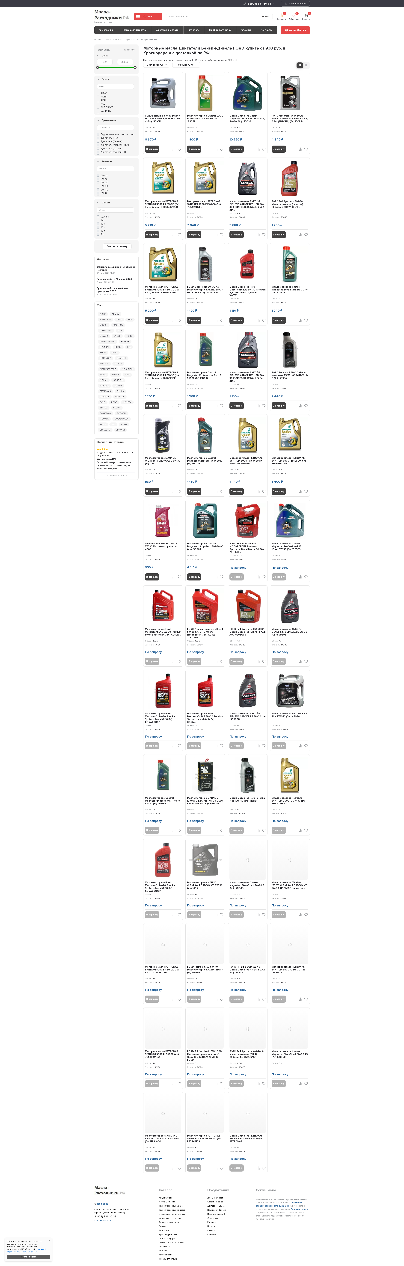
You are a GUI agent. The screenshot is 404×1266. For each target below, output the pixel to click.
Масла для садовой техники (172, 1214)
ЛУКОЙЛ (120, 430)
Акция (124, 424)
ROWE (114, 402)
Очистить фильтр (117, 246)
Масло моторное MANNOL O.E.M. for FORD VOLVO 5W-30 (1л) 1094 (162, 461)
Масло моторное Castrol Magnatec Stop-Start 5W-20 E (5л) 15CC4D (246, 885)
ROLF (102, 402)
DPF (120, 330)
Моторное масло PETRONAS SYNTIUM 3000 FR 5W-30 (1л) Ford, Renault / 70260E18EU (162, 375)
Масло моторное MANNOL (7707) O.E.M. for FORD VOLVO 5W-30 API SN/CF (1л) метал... (289, 885)
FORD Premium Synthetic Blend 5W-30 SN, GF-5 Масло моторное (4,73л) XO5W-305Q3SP (205, 633)
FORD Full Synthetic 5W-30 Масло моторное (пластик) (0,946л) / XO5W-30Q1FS (287, 204)
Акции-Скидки (165, 1198)
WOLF (103, 424)
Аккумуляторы (165, 1246)
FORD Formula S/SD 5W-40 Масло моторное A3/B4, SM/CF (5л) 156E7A (247, 969)
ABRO (103, 314)
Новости (211, 1226)
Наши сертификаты (134, 30)
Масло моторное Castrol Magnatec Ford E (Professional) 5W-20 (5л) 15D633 (247, 118)
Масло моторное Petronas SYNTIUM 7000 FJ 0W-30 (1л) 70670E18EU (288, 801)
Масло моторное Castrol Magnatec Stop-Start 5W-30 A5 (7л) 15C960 (290, 1054)
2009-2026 (102, 1204)
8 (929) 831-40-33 (259, 3)
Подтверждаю (28, 1257)
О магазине (106, 30)
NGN (127, 374)
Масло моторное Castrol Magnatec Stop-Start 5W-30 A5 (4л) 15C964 (205, 546)
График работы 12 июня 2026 (114, 279)
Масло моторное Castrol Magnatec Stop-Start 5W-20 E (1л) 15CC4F (204, 461)
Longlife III (121, 358)
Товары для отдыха (168, 1259)
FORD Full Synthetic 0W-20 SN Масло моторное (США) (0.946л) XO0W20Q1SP (246, 1054)
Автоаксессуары (167, 1238)
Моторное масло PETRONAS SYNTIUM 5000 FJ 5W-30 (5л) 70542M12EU (204, 204)
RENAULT (119, 397)
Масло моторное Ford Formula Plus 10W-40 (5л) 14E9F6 (289, 715)
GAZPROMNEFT (107, 341)
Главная (98, 39)
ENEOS (117, 336)
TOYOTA (104, 419)
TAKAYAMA (105, 413)
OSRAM (118, 385)
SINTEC (103, 408)
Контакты (266, 30)
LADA (114, 352)
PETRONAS (105, 391)
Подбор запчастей (220, 30)
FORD (129, 336)
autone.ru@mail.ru (102, 1220)
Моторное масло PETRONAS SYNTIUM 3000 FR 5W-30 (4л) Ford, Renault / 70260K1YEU (162, 289)
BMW (130, 319)
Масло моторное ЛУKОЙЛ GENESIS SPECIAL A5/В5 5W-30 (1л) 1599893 (289, 632)
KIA (129, 347)
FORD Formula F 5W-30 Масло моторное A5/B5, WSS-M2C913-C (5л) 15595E (163, 118)
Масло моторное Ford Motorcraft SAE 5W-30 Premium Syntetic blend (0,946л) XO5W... (247, 291)
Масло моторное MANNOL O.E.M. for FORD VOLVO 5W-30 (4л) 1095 (205, 885)
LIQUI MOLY (105, 358)
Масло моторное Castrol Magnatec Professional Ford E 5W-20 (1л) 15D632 (204, 375)
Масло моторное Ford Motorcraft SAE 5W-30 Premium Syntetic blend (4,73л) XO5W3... (163, 632)
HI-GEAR (125, 341)
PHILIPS (120, 391)
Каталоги (193, 30)
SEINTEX (127, 402)
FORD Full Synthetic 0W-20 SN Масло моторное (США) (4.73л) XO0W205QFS (247, 632)
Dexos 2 (104, 336)
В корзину (152, 149)
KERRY (118, 347)
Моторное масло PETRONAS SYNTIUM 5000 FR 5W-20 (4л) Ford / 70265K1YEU (162, 969)
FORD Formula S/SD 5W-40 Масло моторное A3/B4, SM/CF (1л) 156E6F (205, 969)
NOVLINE (104, 385)
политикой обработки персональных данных (26, 1250)
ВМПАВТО (105, 430)
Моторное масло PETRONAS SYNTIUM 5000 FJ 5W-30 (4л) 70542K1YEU (162, 1054)
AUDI (119, 319)
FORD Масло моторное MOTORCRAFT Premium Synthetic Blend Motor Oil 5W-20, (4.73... (246, 548)
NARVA (115, 374)
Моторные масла (114, 39)
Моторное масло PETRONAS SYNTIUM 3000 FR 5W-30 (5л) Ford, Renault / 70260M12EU (162, 204)
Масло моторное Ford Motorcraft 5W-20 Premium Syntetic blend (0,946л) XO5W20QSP (160, 718)
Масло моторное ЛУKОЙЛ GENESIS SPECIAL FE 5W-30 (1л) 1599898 (247, 716)
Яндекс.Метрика (299, 1209)
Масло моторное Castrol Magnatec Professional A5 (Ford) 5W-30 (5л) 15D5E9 (286, 546)
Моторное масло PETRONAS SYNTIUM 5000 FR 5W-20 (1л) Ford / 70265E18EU (246, 461)
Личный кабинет (297, 3)
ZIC (113, 424)
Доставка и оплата (167, 30)
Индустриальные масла (170, 1218)
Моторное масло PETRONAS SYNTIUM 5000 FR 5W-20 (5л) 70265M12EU (289, 461)
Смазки (162, 1226)
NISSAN (103, 380)
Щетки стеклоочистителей (171, 1242)
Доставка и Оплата (216, 1206)
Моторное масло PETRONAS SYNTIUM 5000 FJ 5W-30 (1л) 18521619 (288, 969)
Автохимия (164, 1230)
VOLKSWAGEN (121, 419)
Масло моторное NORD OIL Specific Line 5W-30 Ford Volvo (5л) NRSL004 (162, 1138)
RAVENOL (104, 397)
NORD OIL (118, 380)
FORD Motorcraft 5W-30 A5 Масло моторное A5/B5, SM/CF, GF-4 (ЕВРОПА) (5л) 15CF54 (290, 118)
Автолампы (164, 1250)
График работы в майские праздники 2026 (112, 290)
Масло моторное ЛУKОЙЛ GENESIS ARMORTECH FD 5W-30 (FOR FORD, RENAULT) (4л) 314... (246, 205)
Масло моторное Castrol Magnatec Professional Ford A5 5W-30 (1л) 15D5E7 (163, 801)
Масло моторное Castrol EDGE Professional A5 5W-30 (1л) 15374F (205, 118)
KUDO (103, 352)
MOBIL (103, 374)
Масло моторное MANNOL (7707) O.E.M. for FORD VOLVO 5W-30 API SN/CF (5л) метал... (205, 801)
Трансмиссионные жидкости (172, 1210)
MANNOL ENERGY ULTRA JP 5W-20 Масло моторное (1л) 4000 (161, 546)
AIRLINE (115, 314)
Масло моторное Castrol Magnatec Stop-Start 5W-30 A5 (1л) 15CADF (290, 289)
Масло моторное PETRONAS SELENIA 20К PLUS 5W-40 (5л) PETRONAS (204, 1138)
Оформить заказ (215, 1202)
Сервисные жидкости (169, 1222)
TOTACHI (121, 413)
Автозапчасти (165, 1255)
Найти (265, 16)
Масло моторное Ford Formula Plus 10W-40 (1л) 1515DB (247, 799)
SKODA (116, 408)
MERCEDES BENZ (108, 369)
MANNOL (104, 363)
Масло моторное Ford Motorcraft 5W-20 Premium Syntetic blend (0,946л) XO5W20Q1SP (160, 886)
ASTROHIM (105, 319)
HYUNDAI (104, 347)
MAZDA (118, 363)
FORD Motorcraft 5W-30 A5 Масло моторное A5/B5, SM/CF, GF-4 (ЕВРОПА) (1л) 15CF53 (205, 289)
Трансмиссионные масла (171, 1206)
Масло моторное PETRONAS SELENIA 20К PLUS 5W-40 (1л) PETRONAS (246, 1138)
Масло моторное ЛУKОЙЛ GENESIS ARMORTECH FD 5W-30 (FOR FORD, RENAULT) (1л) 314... (246, 376)
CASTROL (118, 325)
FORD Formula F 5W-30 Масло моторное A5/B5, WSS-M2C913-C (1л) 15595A (290, 375)
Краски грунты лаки (168, 1234)
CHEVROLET (106, 330)
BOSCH (103, 325)
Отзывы (246, 30)
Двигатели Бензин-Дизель (138, 39)
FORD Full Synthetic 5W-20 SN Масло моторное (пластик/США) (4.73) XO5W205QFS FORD (204, 1055)
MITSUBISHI (127, 369)
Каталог (148, 16)
